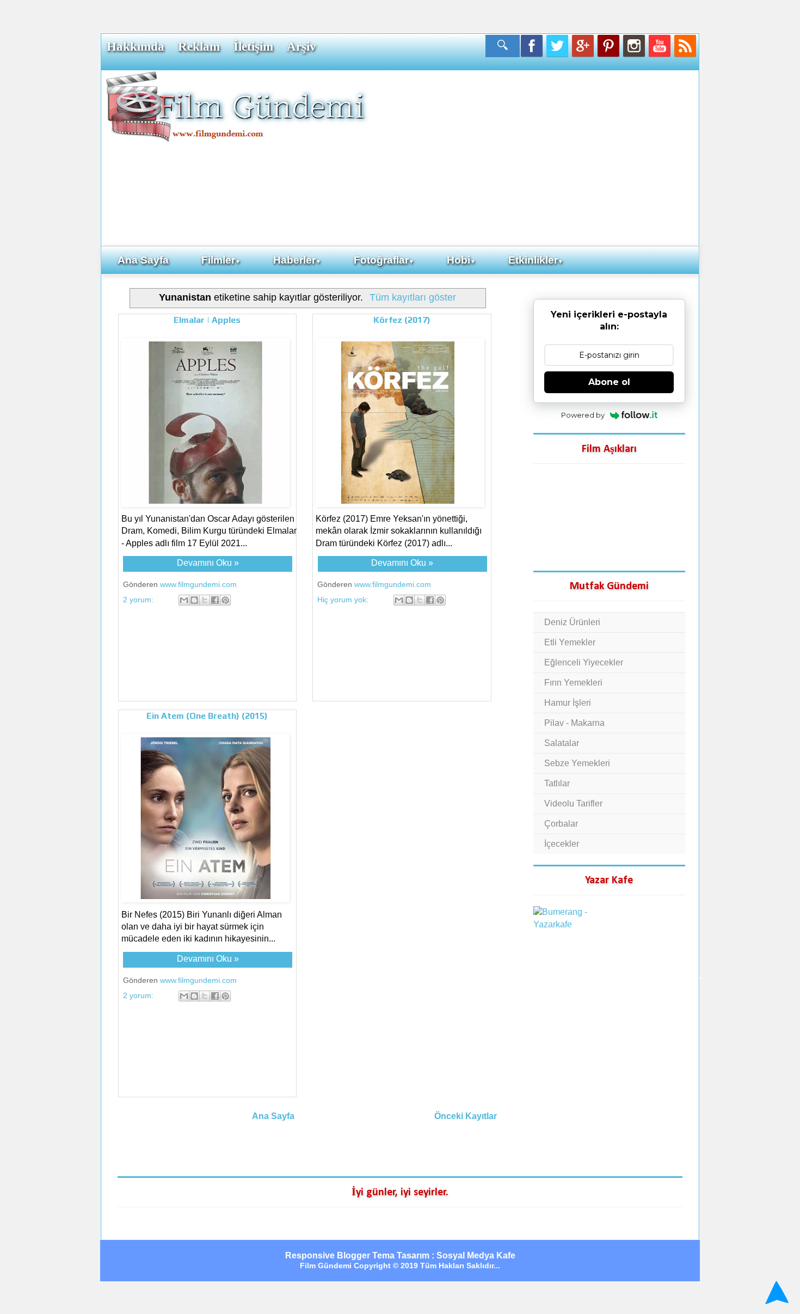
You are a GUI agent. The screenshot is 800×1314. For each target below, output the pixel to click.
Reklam (199, 46)
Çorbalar (561, 823)
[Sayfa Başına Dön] (775, 1292)
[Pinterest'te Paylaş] (225, 600)
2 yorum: (139, 599)
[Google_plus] (583, 46)
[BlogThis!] (194, 600)
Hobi (461, 260)
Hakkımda (135, 46)
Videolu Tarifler (573, 803)
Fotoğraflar (384, 260)
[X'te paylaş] (204, 600)
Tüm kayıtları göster (413, 297)
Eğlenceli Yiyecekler (583, 662)
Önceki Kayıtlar (465, 1116)
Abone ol (609, 382)
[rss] (685, 46)
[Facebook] (532, 46)
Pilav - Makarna (574, 723)
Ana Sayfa (143, 260)
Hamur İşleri (567, 702)
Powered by (583, 415)
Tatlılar (557, 783)
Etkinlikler (535, 260)
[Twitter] (557, 46)
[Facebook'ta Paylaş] (215, 600)
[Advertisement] (533, 157)
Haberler (297, 260)
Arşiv (301, 46)
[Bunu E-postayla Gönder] (184, 600)
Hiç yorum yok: (344, 599)
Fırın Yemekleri (573, 682)
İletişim (253, 46)
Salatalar (561, 743)
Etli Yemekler (569, 642)
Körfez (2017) (401, 320)
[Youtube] (659, 46)
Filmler (221, 260)
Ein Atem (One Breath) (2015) (207, 716)
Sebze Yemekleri (577, 763)
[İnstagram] (634, 46)
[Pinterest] (608, 46)
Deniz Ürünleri (572, 622)
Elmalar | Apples (207, 320)
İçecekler (561, 843)
